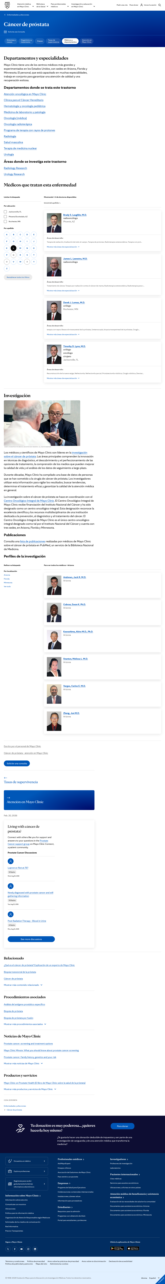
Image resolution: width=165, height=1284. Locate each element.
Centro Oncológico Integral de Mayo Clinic (29, 500)
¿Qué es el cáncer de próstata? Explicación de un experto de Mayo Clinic (39, 965)
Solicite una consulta (17, 763)
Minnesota (8, 582)
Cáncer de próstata (26, 24)
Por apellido (9, 228)
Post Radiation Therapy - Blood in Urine (27, 920)
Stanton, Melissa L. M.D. (75, 658)
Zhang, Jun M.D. (71, 713)
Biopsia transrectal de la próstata (20, 971)
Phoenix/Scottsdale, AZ (18, 216)
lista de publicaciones (32, 541)
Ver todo (7, 586)
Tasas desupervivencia (53, 41)
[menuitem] (11, 41)
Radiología (10, 136)
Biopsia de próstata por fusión (18, 1017)
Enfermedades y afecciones (18, 15)
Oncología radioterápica (18, 124)
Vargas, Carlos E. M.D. (74, 685)
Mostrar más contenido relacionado (21, 984)
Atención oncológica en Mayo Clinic (25, 94)
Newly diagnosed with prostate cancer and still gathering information (30, 894)
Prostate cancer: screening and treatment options (28, 1043)
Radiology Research (15, 168)
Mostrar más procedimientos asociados (23, 1024)
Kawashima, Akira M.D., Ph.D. (78, 631)
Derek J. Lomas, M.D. (74, 302)
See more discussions (31, 939)
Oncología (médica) (15, 118)
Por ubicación (9, 206)
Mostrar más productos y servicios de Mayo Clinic (28, 1089)
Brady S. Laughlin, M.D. (75, 214)
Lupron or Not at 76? (18, 867)
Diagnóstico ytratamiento (26, 41)
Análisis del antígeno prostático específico (24, 1004)
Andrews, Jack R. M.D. (74, 577)
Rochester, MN (14, 221)
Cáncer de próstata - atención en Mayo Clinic (26, 753)
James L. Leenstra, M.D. (75, 258)
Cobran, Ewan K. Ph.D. (74, 604)
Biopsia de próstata (13, 1011)
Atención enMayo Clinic (87, 41)
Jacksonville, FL (15, 212)
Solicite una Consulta (16, 32)
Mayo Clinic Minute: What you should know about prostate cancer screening (41, 1050)
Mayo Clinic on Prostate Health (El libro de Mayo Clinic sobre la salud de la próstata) (44, 1082)
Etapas (40, 41)
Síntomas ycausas (11, 41)
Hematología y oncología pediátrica (24, 106)
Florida (7, 579)
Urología (9, 154)
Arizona (7, 575)
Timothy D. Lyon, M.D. (74, 346)
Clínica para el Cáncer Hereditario (23, 100)
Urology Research (14, 174)
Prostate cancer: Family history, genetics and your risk (30, 1057)
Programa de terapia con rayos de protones (29, 130)
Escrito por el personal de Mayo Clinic (22, 746)
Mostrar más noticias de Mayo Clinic (21, 1063)
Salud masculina (13, 142)
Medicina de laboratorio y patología (24, 112)
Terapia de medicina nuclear (20, 148)
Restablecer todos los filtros (18, 277)
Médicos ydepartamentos (70, 41)
